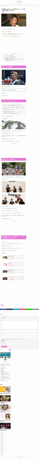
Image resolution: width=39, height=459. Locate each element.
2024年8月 (2, 437)
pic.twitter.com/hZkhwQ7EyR (11, 111)
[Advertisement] (14, 44)
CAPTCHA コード (3, 342)
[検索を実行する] (10, 350)
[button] (3, 309)
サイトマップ (16, 456)
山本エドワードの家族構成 (9, 55)
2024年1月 (2, 448)
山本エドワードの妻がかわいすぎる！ (10, 56)
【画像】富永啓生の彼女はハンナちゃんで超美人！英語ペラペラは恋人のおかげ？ (16, 256)
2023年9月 (2, 454)
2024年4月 (2, 443)
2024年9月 (2, 435)
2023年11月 (2, 451)
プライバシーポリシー (21, 456)
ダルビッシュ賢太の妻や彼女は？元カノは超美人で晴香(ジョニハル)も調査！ (16, 277)
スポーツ (2, 305)
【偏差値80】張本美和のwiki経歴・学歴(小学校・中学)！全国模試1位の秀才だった (16, 270)
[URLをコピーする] (36, 309)
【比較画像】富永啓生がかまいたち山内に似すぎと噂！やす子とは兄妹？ (16, 263)
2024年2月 (2, 446)
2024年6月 (2, 440)
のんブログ (19, 1)
